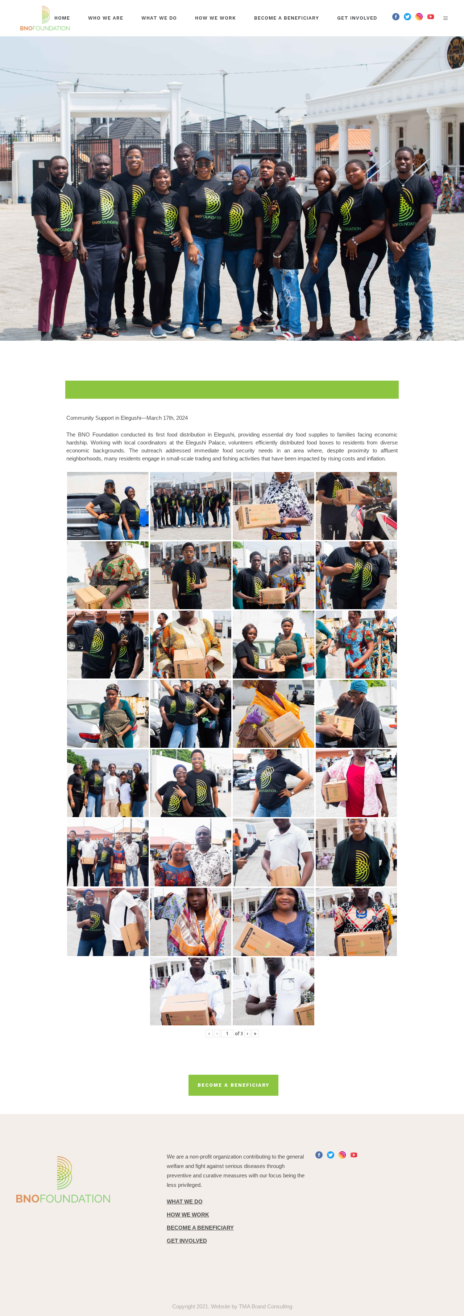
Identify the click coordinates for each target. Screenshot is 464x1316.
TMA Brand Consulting (265, 1306)
